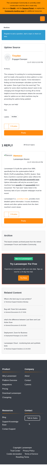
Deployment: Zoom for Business (15, 333)
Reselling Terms (22, 457)
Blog (4, 417)
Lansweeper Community (12, 19)
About (27, 376)
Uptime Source (12, 47)
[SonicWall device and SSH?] (38, 145)
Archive (7, 27)
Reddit (13, 8)
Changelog (6, 397)
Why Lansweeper (9, 376)
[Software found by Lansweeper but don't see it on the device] (43, 145)
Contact (28, 380)
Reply (23, 133)
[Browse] (3, 19)
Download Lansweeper (11, 393)
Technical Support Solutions (14, 302)
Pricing (5, 389)
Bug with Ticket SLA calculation (15, 309)
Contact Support (8, 429)
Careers (28, 385)
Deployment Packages (13, 336)
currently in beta (22, 199)
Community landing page (14, 11)
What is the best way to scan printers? (18, 299)
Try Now (23, 278)
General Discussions (12, 312)
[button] (6, 126)
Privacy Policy (28, 451)
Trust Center (15, 451)
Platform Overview (9, 380)
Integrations (7, 385)
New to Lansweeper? (23, 259)
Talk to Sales (32, 418)
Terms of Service (31, 454)
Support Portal (28, 8)
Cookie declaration (14, 454)
